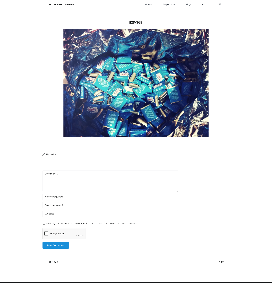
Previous (53, 261)
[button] (220, 5)
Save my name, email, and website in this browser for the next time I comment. (91, 223)
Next (221, 261)
